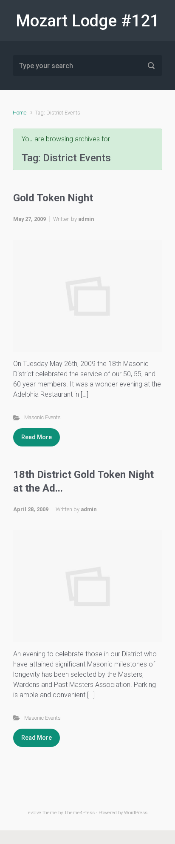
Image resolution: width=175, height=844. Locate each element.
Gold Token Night (53, 198)
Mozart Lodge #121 (87, 20)
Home (19, 112)
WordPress (135, 812)
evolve (34, 812)
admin (86, 219)
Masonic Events (42, 417)
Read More (36, 437)
